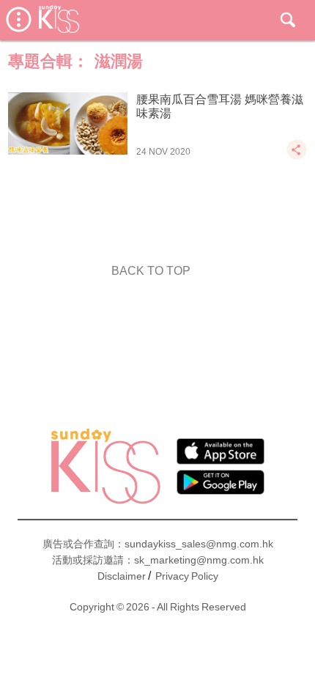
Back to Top (150, 271)
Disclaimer (121, 576)
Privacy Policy (186, 576)
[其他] (297, 156)
